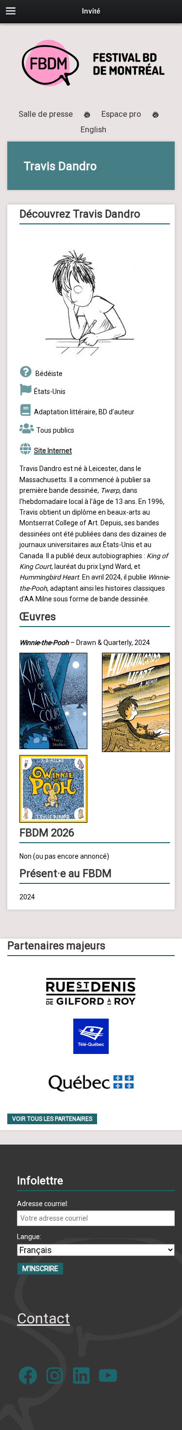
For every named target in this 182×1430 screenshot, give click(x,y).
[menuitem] (93, 129)
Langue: (29, 1237)
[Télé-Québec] (91, 1036)
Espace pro (121, 114)
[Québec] (91, 1081)
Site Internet (53, 451)
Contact (43, 1318)
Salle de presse (45, 114)
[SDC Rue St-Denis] (91, 991)
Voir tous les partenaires (52, 1119)
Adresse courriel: (42, 1204)
